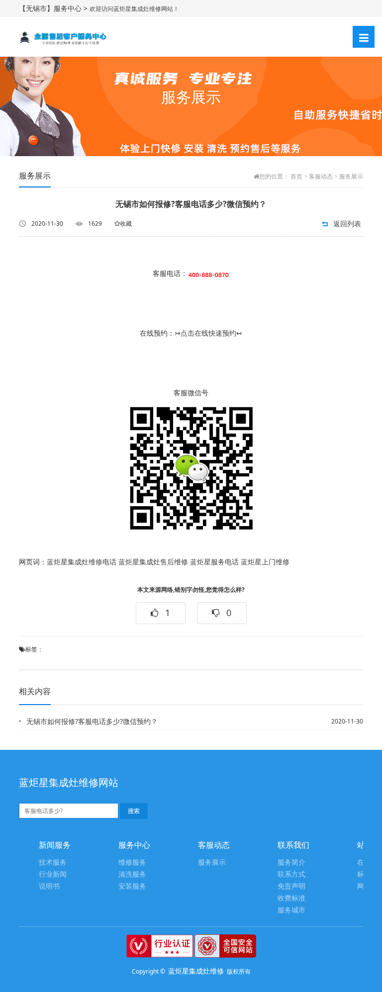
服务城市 (291, 910)
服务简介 (291, 862)
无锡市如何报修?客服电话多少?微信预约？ (92, 721)
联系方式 (291, 874)
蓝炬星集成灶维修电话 (81, 562)
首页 (296, 177)
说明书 (49, 886)
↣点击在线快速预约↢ (208, 333)
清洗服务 (132, 874)
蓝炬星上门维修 (265, 562)
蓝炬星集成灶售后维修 (153, 562)
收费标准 (291, 898)
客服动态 (321, 177)
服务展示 (351, 177)
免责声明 (291, 886)
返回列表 (347, 223)
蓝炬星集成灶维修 (196, 971)
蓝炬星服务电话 (214, 562)
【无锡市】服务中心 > (54, 8)
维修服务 (132, 862)
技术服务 (53, 862)
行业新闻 (53, 874)
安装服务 (132, 886)
